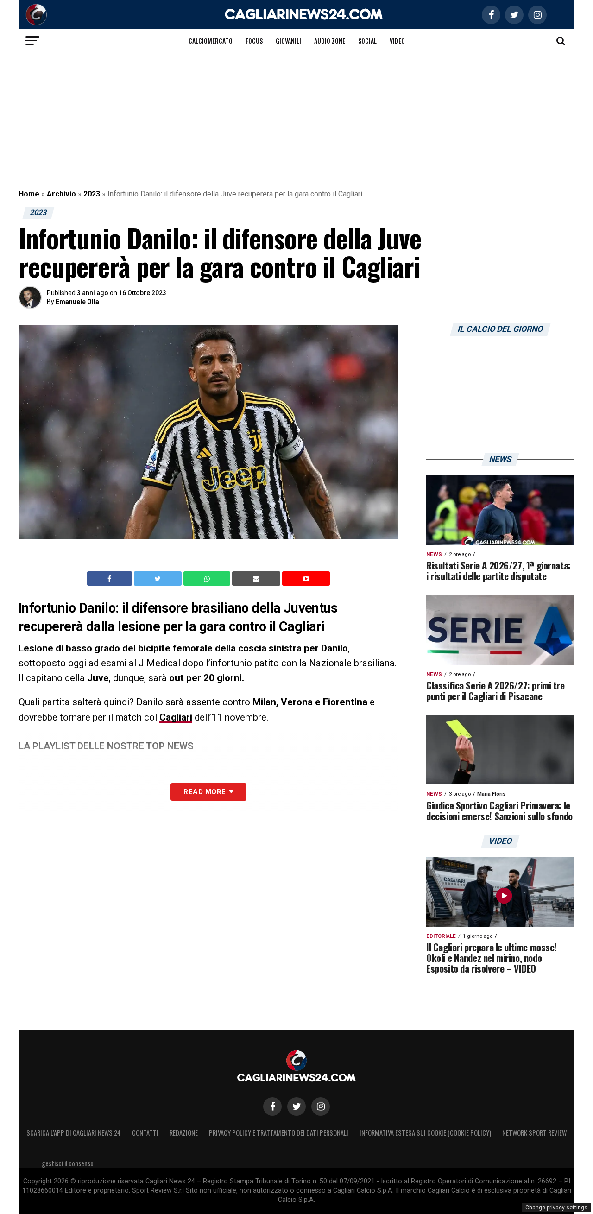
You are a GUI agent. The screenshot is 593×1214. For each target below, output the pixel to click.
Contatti (145, 1133)
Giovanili (288, 40)
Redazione (184, 1133)
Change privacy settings (556, 1207)
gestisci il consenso (68, 1163)
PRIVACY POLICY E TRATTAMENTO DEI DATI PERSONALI (278, 1133)
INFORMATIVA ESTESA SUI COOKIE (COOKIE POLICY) (425, 1133)
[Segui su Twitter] (296, 1106)
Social (367, 40)
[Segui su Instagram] (320, 1106)
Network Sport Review (534, 1133)
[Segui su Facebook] (272, 1106)
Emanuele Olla (77, 301)
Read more (204, 792)
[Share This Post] (208, 578)
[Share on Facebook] (110, 578)
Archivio (61, 194)
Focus (254, 40)
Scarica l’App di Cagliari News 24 (73, 1133)
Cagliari (175, 717)
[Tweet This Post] (158, 578)
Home (29, 194)
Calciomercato (211, 40)
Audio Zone (329, 40)
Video (397, 40)
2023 (91, 194)
